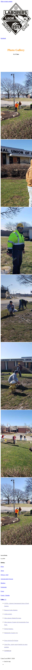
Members (3, 583)
